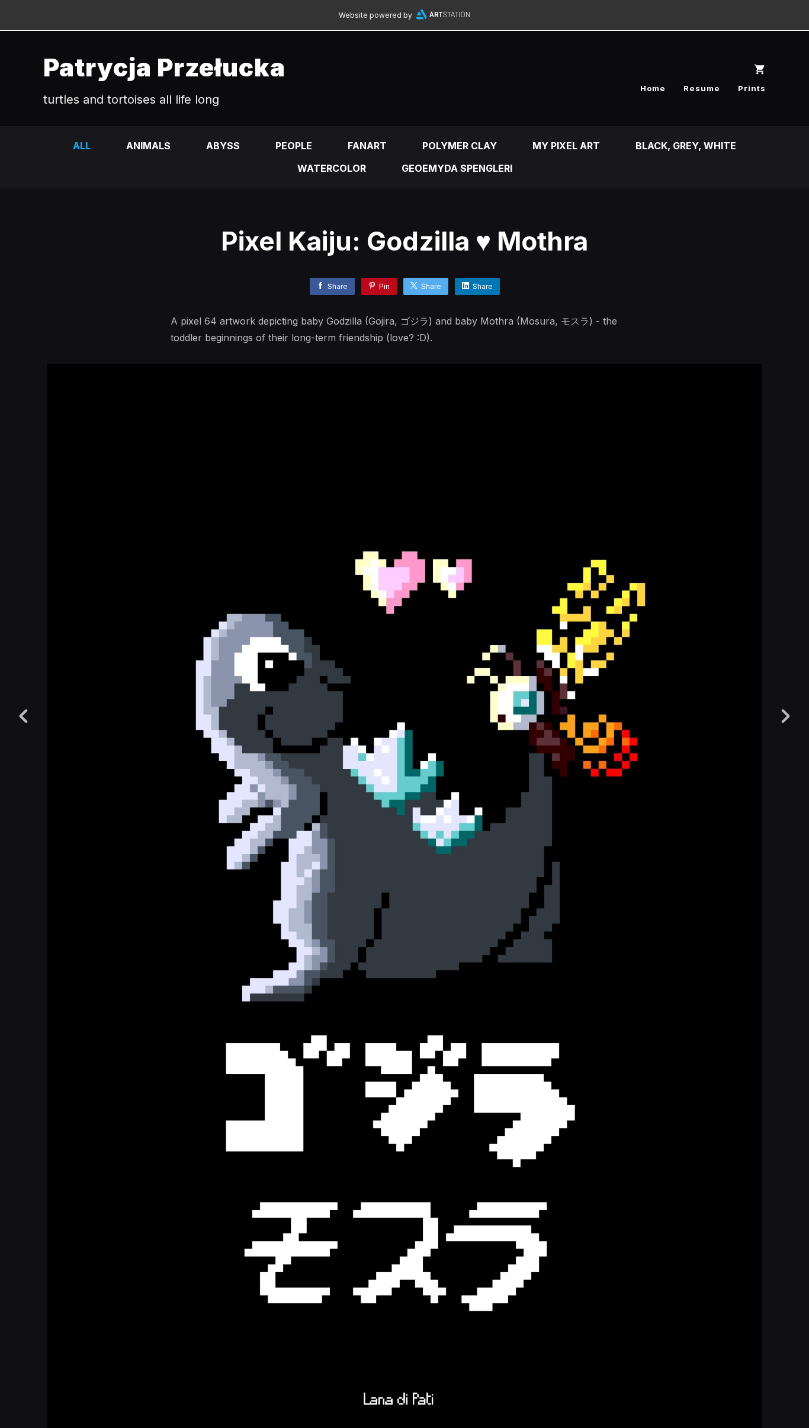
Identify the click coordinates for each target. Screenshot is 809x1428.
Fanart (367, 146)
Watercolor (331, 168)
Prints (752, 88)
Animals (148, 146)
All (82, 146)
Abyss (223, 146)
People (293, 146)
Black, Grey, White (685, 146)
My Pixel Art (566, 146)
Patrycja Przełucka (164, 67)
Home (653, 88)
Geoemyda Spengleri (457, 168)
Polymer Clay (459, 146)
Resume (701, 88)
